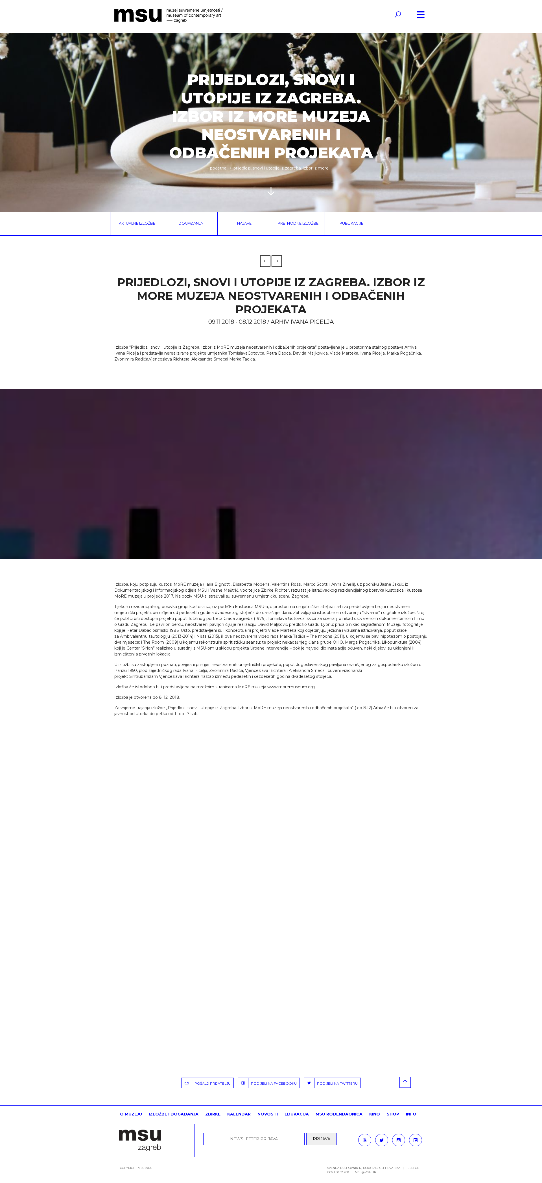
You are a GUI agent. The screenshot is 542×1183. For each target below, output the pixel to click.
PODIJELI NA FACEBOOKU (272, 1083)
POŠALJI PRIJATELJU (211, 1083)
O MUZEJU (131, 1114)
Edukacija (297, 1114)
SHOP (393, 1114)
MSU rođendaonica (339, 1114)
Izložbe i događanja (173, 1114)
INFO (411, 1114)
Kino (374, 1114)
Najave (244, 223)
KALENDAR (239, 1114)
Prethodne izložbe (298, 223)
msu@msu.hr (365, 1172)
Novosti (267, 1114)
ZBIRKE (212, 1114)
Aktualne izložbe (137, 223)
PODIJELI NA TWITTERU (336, 1083)
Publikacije (351, 223)
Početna (218, 168)
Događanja (190, 223)
